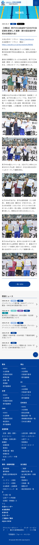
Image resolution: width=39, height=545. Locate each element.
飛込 (22, 364)
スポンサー (6, 515)
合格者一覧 (25, 483)
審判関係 (6, 471)
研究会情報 (25, 413)
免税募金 (25, 442)
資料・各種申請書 (8, 464)
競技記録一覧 (26, 415)
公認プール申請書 (9, 498)
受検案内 (25, 480)
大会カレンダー (7, 506)
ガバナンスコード (28, 445)
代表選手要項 (7, 374)
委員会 (5, 448)
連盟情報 (5, 429)
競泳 (3, 364)
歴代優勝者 (7, 386)
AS (21, 382)
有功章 (24, 448)
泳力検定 (23, 464)
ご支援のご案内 (7, 518)
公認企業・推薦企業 (29, 433)
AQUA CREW (6, 521)
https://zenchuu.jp (27, 39)
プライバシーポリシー (10, 528)
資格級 (5, 383)
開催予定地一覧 (27, 471)
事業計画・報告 (8, 451)
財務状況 (6, 454)
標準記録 (6, 377)
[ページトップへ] (35, 354)
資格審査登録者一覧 (29, 418)
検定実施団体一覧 (28, 489)
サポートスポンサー (29, 436)
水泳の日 (5, 512)
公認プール (25, 439)
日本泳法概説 (26, 421)
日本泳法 (23, 403)
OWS (4, 408)
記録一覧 (6, 380)
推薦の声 (25, 486)
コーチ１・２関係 (9, 480)
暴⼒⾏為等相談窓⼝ (17, 530)
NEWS (5, 368)
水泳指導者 (6, 509)
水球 (3, 391)
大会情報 (6, 371)
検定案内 (6, 421)
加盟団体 (6, 445)
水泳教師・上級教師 (10, 486)
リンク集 (33, 530)
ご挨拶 (24, 468)
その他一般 (7, 495)
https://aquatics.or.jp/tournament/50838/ (17, 44)
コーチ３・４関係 (9, 483)
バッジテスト (26, 395)
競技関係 (6, 468)
